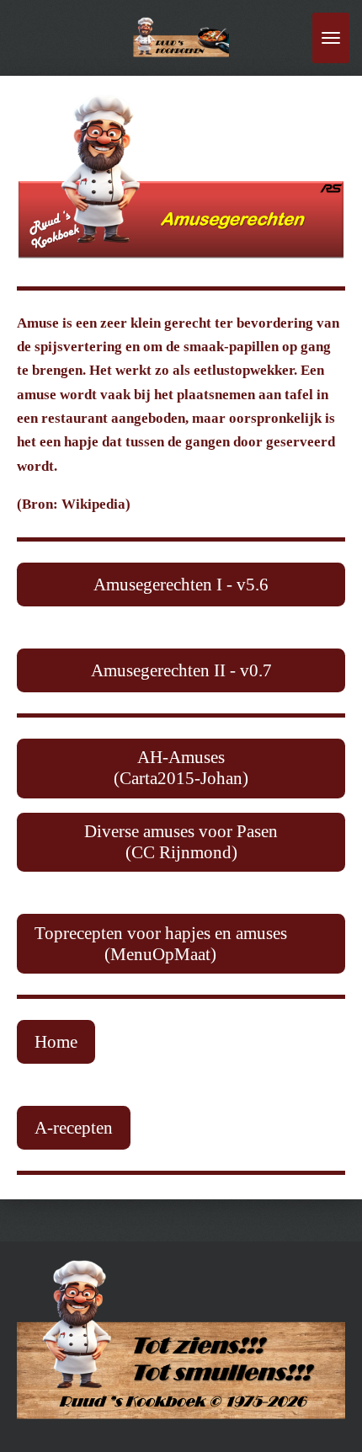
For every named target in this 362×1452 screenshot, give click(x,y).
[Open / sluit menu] (330, 38)
